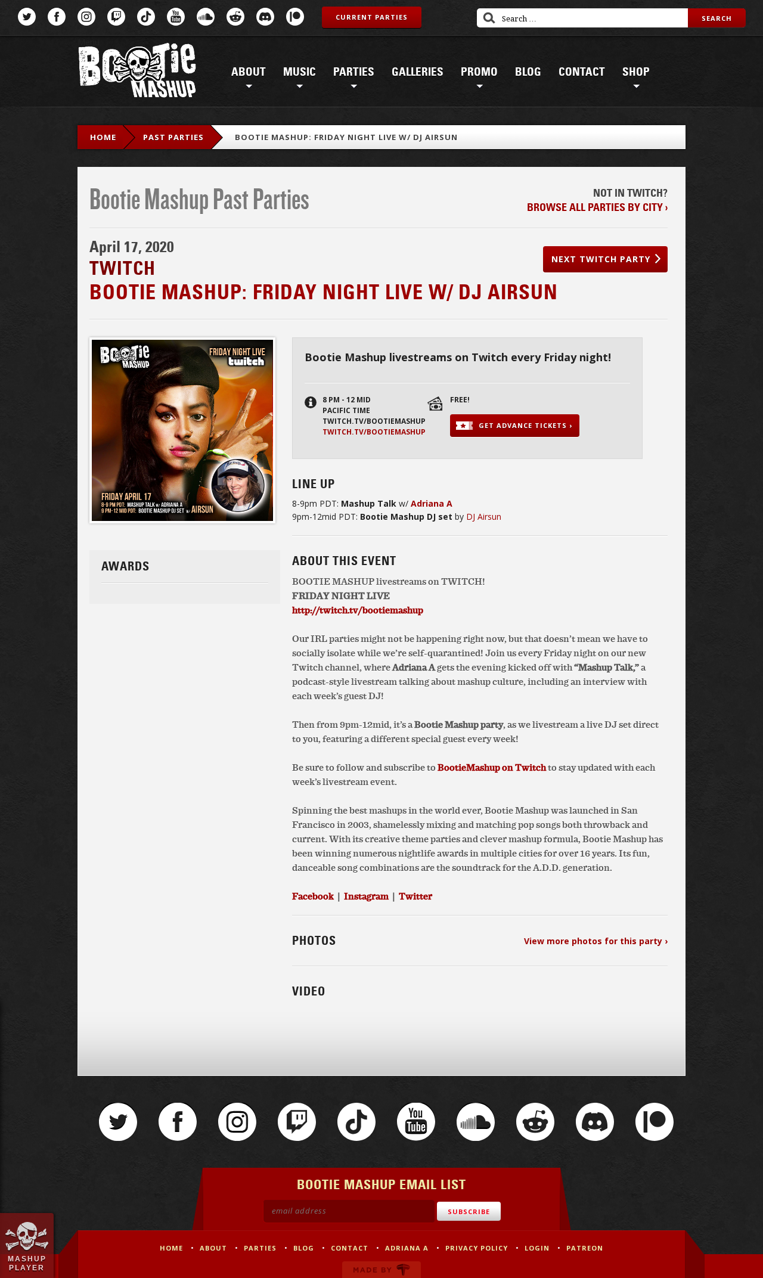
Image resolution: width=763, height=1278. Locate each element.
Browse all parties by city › (597, 207)
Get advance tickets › (525, 425)
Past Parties (173, 137)
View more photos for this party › (596, 941)
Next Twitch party (600, 259)
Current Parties (372, 17)
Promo (479, 72)
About (248, 72)
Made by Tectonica (381, 1269)
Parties (353, 72)
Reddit (235, 17)
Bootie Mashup (137, 72)
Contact (582, 72)
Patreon (295, 17)
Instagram (86, 17)
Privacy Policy (476, 1247)
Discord (265, 17)
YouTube (176, 17)
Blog (528, 72)
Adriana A (407, 1247)
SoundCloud (206, 17)
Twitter (27, 17)
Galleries (417, 72)
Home (103, 137)
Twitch (116, 17)
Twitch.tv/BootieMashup (374, 432)
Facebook (57, 17)
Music (299, 72)
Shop (636, 72)
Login (537, 1247)
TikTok (146, 17)
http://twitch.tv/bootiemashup (357, 610)
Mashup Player (27, 1263)
